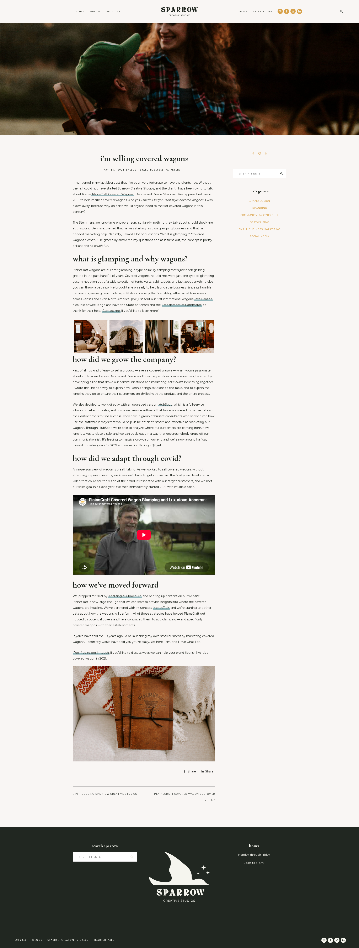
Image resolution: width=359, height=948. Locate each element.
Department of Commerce (182, 305)
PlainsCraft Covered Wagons (112, 194)
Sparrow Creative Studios (179, 11)
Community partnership (260, 215)
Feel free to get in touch (91, 653)
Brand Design (259, 200)
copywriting (259, 222)
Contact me (111, 311)
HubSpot (165, 404)
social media (259, 236)
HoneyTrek (161, 608)
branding (259, 208)
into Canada (203, 299)
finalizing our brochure (125, 596)
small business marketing (160, 169)
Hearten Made (104, 940)
